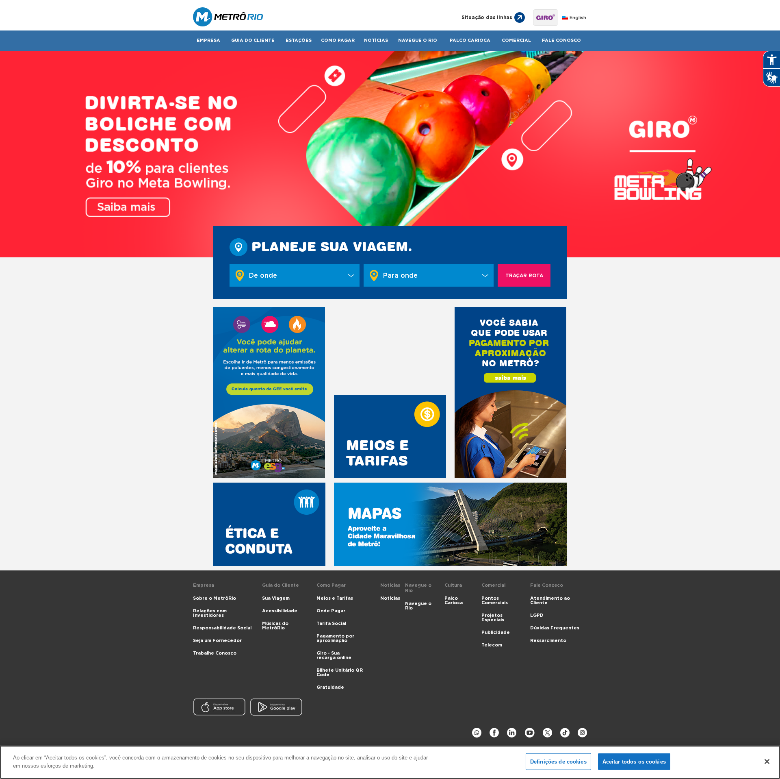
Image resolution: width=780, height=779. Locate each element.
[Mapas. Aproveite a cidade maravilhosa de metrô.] (450, 524)
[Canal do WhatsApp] (476, 733)
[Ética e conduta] (269, 524)
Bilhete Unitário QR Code (339, 672)
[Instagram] (582, 733)
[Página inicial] (318, 17)
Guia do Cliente (253, 40)
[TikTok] (565, 733)
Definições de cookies (558, 762)
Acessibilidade (279, 611)
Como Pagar (338, 40)
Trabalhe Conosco (214, 653)
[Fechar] (767, 761)
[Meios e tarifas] (390, 436)
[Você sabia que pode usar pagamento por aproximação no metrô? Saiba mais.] (511, 392)
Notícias (376, 40)
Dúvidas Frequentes (554, 628)
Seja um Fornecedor (217, 640)
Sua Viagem (276, 598)
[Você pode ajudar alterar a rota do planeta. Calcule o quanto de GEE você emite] (269, 392)
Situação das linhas (487, 17)
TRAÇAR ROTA (524, 275)
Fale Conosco (561, 40)
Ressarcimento (548, 640)
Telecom (491, 645)
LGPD (537, 615)
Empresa (208, 40)
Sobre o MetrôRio (214, 598)
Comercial (516, 40)
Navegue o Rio (417, 40)
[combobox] (294, 275)
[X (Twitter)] (547, 733)
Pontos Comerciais (494, 600)
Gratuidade (330, 687)
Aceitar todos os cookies (634, 762)
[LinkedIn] (511, 733)
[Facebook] (494, 733)
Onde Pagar (330, 611)
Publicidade (495, 632)
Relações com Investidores (210, 613)
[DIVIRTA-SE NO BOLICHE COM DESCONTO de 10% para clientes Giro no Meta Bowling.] (390, 154)
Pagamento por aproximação (335, 638)
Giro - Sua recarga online (333, 655)
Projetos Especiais (492, 617)
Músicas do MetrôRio (275, 625)
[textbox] (300, 275)
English (578, 17)
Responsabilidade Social (222, 628)
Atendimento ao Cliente (550, 600)
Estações (299, 40)
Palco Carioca (470, 40)
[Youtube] (529, 733)
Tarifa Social (331, 623)
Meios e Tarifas (334, 598)
